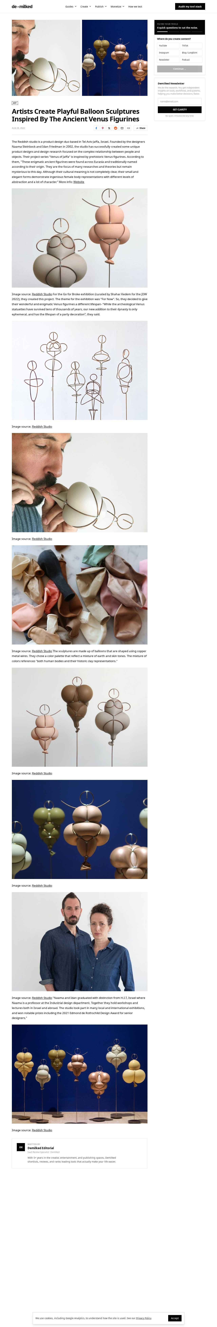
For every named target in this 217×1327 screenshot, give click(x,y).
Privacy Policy (143, 1318)
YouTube (163, 45)
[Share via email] (122, 128)
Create (84, 6)
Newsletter (164, 59)
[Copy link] (128, 128)
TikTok (185, 45)
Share (142, 128)
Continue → (179, 68)
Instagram (164, 52)
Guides (69, 6)
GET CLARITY (180, 109)
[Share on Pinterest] (102, 128)
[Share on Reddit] (115, 128)
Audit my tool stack (190, 6)
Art (15, 103)
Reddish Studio (42, 294)
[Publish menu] (106, 6)
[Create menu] (90, 6)
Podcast (186, 59)
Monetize (116, 6)
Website (78, 182)
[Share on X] (109, 128)
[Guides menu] (75, 6)
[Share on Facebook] (96, 128)
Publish (99, 6)
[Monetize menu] (123, 6)
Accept (175, 1318)
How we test (135, 6)
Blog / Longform (189, 52)
